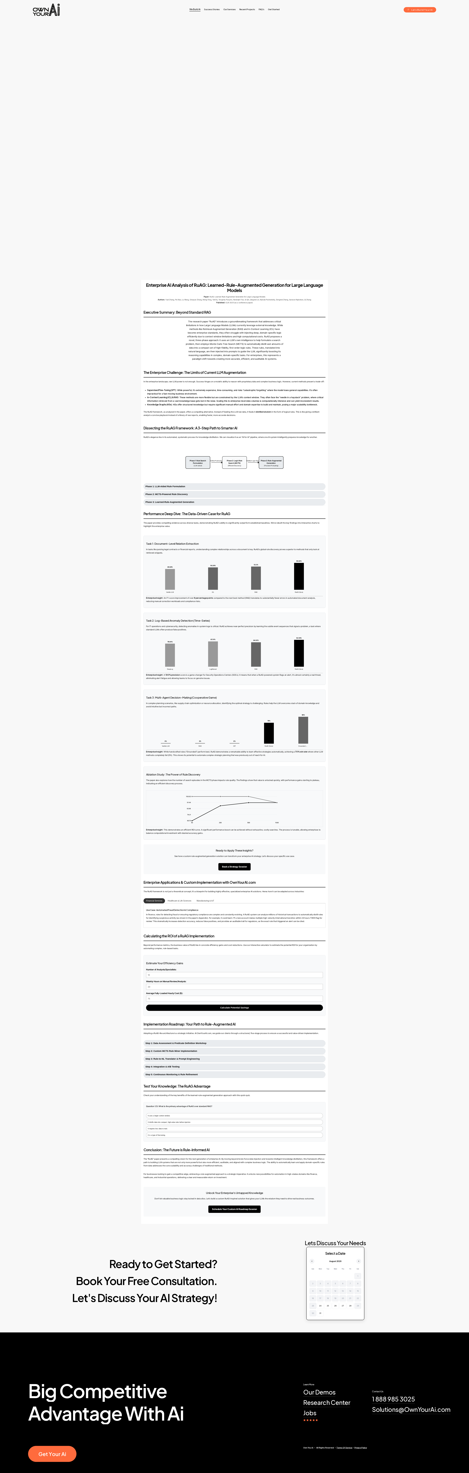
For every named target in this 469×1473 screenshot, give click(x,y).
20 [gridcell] (343, 1298)
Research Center (326, 1402)
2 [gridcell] (312, 1283)
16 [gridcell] (313, 1298)
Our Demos (319, 1392)
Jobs (309, 1413)
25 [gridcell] (328, 1306)
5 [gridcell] (335, 1283)
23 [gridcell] (313, 1306)
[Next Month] (358, 1261)
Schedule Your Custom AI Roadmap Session (234, 1209)
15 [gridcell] (358, 1291)
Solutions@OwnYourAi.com (411, 1409)
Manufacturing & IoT (205, 901)
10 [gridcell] (320, 1291)
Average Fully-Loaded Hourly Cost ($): (164, 993)
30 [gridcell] (313, 1313)
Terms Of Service (344, 1447)
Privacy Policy (360, 1447)
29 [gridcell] (358, 1306)
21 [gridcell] (350, 1298)
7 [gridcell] (350, 1283)
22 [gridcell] (358, 1298)
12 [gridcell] (335, 1291)
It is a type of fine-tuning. (156, 1135)
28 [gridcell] (350, 1306)
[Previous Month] (311, 1261)
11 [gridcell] (328, 1291)
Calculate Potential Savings (234, 1007)
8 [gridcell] (357, 1283)
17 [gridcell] (320, 1298)
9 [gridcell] (312, 1291)
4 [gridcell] (327, 1283)
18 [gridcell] (328, 1298)
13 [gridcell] (343, 1291)
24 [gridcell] (320, 1306)
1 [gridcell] (357, 1276)
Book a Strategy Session (234, 866)
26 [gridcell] (335, 1306)
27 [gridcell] (343, 1306)
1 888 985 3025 (393, 1399)
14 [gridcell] (350, 1291)
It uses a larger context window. (159, 1116)
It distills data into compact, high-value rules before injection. (169, 1122)
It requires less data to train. (158, 1129)
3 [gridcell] (320, 1283)
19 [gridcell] (335, 1298)
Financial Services (154, 901)
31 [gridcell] (320, 1313)
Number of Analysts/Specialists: (161, 969)
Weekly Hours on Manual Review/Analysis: (166, 981)
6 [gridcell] (342, 1283)
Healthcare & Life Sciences (179, 901)
